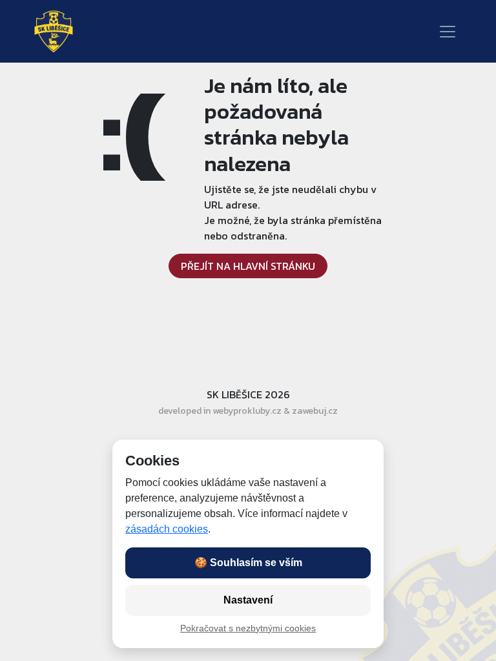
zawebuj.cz (315, 411)
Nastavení (248, 600)
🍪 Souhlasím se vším (248, 562)
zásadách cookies (166, 529)
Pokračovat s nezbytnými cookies (248, 628)
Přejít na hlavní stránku (248, 266)
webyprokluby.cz (247, 411)
